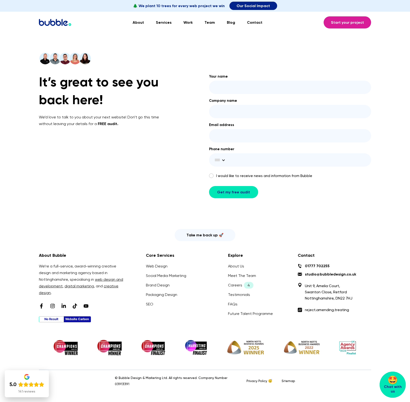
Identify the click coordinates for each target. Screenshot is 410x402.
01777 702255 (317, 266)
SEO (149, 304)
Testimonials (239, 294)
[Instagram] (52, 306)
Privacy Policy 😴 (259, 381)
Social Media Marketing (166, 275)
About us (236, 266)
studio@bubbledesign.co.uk (330, 274)
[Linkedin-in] (63, 306)
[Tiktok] (74, 306)
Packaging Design (161, 294)
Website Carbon (77, 319)
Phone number (221, 149)
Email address (221, 125)
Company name (223, 101)
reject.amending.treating (327, 310)
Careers (235, 285)
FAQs (233, 304)
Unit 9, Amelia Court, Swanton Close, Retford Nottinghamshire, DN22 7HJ (328, 292)
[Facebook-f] (41, 306)
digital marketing (79, 286)
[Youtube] (86, 306)
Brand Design (158, 285)
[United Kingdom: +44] (219, 160)
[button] (205, 235)
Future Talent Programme (250, 313)
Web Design (157, 266)
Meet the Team (242, 275)
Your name (218, 77)
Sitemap (288, 381)
